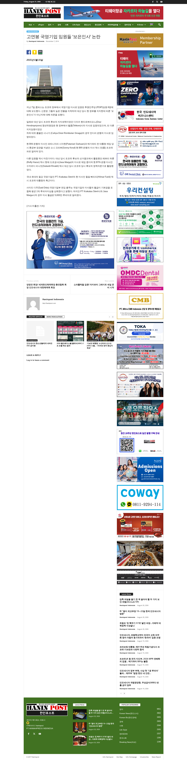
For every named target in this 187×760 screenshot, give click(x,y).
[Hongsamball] (140, 92)
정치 (49, 25)
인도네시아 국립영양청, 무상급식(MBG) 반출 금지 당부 (139, 683)
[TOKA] (140, 331)
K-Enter (140, 25)
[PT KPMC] (140, 137)
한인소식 (87, 25)
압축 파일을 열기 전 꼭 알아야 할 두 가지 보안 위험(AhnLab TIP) (139, 600)
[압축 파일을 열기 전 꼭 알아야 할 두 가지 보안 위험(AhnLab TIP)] (80, 714)
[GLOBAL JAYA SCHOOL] (140, 413)
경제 (59, 25)
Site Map (119, 757)
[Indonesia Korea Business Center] (140, 115)
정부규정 (127, 25)
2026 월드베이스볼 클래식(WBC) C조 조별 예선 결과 (70, 344)
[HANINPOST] (140, 441)
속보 (30, 25)
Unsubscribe (144, 757)
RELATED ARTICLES (35, 317)
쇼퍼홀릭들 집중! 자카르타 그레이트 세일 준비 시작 (94, 286)
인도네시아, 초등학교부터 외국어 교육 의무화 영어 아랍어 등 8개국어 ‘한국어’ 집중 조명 (140, 636)
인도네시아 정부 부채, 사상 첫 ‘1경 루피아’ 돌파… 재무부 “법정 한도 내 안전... (139, 672)
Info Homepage (131, 757)
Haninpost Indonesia (36, 41)
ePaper (41, 25)
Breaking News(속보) (128, 742)
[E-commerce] (140, 249)
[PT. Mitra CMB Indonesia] (140, 306)
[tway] (140, 63)
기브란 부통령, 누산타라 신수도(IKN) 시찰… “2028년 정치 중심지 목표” (100, 345)
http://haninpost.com (49, 303)
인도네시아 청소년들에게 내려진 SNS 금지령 (39, 344)
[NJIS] (140, 469)
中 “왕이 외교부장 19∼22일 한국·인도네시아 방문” (140, 612)
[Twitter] (157, 2)
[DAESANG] (140, 525)
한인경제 (98, 25)
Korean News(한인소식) (129, 713)
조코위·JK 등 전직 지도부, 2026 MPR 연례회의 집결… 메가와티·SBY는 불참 (140, 660)
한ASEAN (123, 734)
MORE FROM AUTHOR (54, 317)
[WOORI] (140, 193)
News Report (156, 757)
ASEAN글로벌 (113, 25)
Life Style (76, 25)
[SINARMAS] (140, 384)
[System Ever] (140, 221)
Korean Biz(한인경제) (128, 718)
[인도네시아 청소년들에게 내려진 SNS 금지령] (40, 331)
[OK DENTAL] (140, 165)
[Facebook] (153, 2)
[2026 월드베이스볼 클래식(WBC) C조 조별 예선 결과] (70, 331)
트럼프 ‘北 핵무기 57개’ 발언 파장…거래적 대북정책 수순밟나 (140, 624)
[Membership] (140, 40)
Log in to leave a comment (38, 360)
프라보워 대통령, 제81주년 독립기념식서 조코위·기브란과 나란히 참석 (140, 648)
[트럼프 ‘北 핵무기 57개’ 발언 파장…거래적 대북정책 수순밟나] (80, 740)
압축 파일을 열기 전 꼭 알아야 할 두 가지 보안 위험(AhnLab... (101, 711)
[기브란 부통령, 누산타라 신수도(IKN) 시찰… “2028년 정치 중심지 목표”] (100, 331)
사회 (66, 25)
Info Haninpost (108, 757)
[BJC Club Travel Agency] (140, 356)
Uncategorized (33, 31)
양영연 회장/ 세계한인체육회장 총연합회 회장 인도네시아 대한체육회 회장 (47, 286)
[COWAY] (140, 497)
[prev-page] (109, 316)
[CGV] (140, 576)
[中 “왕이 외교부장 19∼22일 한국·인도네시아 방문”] (80, 727)
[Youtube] (161, 2)
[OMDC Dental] (140, 277)
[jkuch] (140, 553)
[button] (159, 25)
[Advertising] (70, 240)
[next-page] (112, 316)
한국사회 (123, 738)
